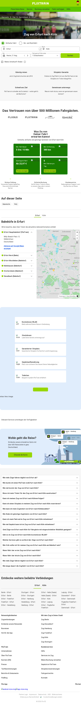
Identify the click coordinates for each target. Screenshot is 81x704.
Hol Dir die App (7, 633)
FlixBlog (4, 678)
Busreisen (5, 628)
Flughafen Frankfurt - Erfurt (69, 603)
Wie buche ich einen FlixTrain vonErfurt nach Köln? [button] (22, 483)
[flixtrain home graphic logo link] (40, 3)
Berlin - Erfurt (6, 592)
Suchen (70, 56)
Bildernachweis (57, 694)
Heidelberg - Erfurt (28, 602)
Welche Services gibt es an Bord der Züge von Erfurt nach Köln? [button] (28, 540)
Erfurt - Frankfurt (7, 599)
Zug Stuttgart (46, 642)
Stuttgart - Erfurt (27, 592)
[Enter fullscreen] (77, 242)
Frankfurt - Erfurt (7, 602)
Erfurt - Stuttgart (27, 596)
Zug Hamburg (46, 628)
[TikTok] (78, 689)
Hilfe (43, 651)
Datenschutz (42, 694)
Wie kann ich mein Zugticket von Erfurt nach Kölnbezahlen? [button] (26, 509)
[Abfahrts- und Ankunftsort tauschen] (40, 49)
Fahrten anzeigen (50, 171)
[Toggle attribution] (77, 296)
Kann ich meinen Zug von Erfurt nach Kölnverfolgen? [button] (23, 498)
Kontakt (44, 678)
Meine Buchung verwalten (51, 660)
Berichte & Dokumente (9, 673)
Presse (4, 664)
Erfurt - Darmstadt (68, 599)
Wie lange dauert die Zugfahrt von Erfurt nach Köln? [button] (23, 566)
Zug (14, 17)
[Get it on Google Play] (8, 689)
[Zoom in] (77, 232)
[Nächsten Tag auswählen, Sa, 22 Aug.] (27, 55)
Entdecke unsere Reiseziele (11, 624)
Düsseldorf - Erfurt (68, 596)
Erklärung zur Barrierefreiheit (29, 697)
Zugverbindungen (8, 620)
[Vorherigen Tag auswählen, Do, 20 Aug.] (24, 55)
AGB (49, 694)
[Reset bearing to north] (77, 238)
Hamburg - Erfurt (27, 605)
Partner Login (23, 694)
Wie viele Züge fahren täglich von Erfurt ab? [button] (20, 478)
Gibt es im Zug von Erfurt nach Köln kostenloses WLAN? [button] (25, 535)
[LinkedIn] (77, 689)
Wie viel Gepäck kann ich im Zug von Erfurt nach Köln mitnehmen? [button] (29, 524)
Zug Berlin (45, 620)
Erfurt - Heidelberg (8, 605)
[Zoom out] (77, 235)
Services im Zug (47, 655)
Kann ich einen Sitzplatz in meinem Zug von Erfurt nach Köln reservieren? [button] (32, 504)
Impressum (33, 694)
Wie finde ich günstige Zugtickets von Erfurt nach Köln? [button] (25, 514)
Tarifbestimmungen (9, 669)
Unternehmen (6, 651)
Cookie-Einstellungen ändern (52, 697)
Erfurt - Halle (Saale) (49, 592)
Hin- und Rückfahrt (30, 43)
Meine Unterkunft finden (13, 62)
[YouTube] (76, 689)
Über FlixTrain (6, 655)
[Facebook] (75, 689)
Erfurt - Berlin (6, 596)
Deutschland (23, 17)
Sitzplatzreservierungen (50, 669)
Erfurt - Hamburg (27, 599)
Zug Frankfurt (46, 633)
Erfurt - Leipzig (46, 602)
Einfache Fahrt (11, 43)
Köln (44, 215)
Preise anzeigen (22, 171)
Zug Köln (44, 637)
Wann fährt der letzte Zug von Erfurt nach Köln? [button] (22, 556)
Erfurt (34, 17)
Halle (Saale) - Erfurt (49, 596)
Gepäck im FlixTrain (48, 664)
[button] (17, 232)
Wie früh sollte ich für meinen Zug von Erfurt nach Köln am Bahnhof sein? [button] (32, 545)
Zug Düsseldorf (47, 624)
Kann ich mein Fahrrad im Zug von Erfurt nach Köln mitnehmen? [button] (28, 519)
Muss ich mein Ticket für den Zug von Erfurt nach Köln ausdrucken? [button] (30, 493)
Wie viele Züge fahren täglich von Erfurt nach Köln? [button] (23, 561)
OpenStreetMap (71, 296)
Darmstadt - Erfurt (68, 608)
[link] (40, 447)
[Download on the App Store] (22, 689)
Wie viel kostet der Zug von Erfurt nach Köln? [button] (21, 488)
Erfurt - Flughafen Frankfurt (48, 606)
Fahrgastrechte (47, 673)
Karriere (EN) (6, 660)
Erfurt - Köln (45, 599)
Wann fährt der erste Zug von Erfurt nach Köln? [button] (21, 550)
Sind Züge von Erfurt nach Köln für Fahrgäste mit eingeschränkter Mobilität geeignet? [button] (37, 530)
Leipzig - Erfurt (66, 592)
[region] (58, 264)
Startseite (5, 17)
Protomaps (62, 296)
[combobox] (22, 49)
